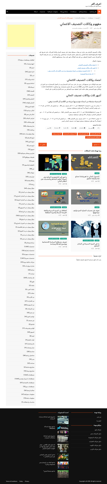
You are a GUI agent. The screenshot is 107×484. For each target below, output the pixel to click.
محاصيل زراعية (30, 355)
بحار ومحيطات (30, 126)
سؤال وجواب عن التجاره (27, 204)
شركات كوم (97, 28)
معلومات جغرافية (53, 12)
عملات (32, 293)
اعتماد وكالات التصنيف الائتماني (87, 65)
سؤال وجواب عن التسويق (27, 208)
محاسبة (32, 351)
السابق (95, 144)
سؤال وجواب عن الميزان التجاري (25, 223)
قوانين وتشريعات (29, 328)
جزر (33, 169)
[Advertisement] (21, 36)
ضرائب (32, 274)
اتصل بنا (99, 421)
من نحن (99, 417)
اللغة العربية (30, 106)
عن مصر (32, 312)
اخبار (33, 68)
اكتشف (32, 95)
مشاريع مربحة (30, 371)
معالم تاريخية (30, 390)
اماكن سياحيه (30, 110)
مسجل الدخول (89, 260)
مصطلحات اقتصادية (77, 28)
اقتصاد (85, 28)
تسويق (32, 149)
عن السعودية (30, 305)
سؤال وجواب (30, 188)
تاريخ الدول (31, 141)
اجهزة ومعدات (30, 64)
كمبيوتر (32, 332)
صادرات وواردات (29, 266)
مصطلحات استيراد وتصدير (26, 379)
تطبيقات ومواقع (29, 157)
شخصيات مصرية (29, 258)
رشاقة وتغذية (30, 180)
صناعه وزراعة (64, 12)
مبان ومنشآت (30, 348)
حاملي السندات (83, 134)
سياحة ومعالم (83, 12)
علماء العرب (30, 289)
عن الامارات (31, 301)
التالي (43, 144)
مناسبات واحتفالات (28, 402)
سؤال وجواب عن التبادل (27, 192)
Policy (21, 481)
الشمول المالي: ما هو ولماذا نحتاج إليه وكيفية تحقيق (87, 177)
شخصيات (42, 12)
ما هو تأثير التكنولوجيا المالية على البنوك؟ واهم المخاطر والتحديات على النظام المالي (54, 179)
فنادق (32, 324)
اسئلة (36, 12)
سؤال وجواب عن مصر (28, 239)
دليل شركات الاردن (95, 449)
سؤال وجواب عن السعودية (26, 215)
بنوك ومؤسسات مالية (55, 174)
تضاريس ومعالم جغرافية (27, 153)
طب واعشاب (30, 278)
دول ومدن (31, 176)
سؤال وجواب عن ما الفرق (27, 231)
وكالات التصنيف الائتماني (92, 137)
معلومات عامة (30, 398)
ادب (33, 75)
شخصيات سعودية (29, 254)
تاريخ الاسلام (30, 138)
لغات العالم (31, 340)
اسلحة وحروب (30, 83)
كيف (33, 336)
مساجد (32, 363)
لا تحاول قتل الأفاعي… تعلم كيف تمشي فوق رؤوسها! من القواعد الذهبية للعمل (47, 446)
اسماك (32, 87)
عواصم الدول (30, 316)
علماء (32, 285)
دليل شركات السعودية (95, 437)
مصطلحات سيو (30, 386)
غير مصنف (31, 320)
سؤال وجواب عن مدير (28, 235)
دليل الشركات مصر (95, 434)
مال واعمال (93, 12)
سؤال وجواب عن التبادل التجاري (25, 196)
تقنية (33, 161)
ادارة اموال (31, 72)
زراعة (32, 184)
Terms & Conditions (11, 481)
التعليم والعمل (30, 99)
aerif (96, 181)
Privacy (27, 481)
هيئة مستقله (56, 134)
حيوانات (32, 173)
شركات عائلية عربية (28, 262)
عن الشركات (30, 309)
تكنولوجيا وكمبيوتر (29, 165)
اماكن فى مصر (30, 114)
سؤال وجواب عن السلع (27, 219)
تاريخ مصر (31, 145)
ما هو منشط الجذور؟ (49, 471)
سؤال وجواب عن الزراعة (27, 211)
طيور (33, 281)
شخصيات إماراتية (29, 250)
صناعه (32, 270)
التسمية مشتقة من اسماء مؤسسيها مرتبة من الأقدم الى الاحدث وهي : (68, 71)
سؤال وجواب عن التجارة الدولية (25, 200)
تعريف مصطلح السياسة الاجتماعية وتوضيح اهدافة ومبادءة (54, 243)
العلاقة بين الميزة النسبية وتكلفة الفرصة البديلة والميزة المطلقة (55, 212)
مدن (33, 359)
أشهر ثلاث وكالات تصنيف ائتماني (87, 68)
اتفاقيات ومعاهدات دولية (27, 60)
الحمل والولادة (30, 103)
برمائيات (32, 130)
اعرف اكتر (96, 4)
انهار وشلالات (30, 122)
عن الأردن (31, 297)
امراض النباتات (30, 118)
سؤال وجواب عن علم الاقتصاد (25, 227)
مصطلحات (74, 12)
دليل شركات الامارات (95, 441)
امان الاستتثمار (95, 134)
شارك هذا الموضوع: (87, 74)
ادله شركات (31, 79)
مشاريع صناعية (30, 367)
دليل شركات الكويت (95, 445)
